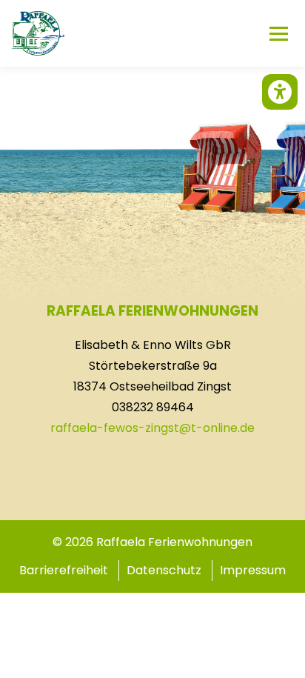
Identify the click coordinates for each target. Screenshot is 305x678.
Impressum (253, 570)
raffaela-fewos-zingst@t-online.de (152, 427)
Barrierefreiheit (63, 570)
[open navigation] (278, 33)
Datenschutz (164, 570)
